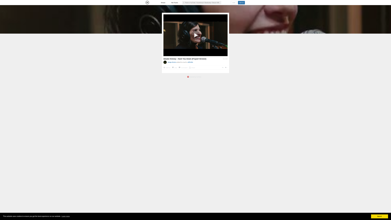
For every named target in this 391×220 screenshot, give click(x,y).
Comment (184, 67)
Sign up (241, 2)
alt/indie (190, 62)
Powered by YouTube (195, 77)
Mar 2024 (225, 59)
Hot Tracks (174, 2)
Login (233, 2)
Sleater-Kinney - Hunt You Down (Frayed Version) (184, 59)
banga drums (172, 62)
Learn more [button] (66, 216)
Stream (163, 2)
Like (175, 67)
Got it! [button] (379, 216)
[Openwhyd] (147, 2)
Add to (168, 67)
